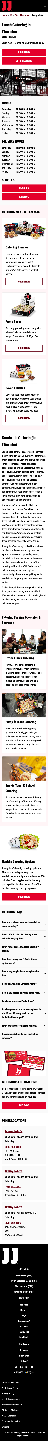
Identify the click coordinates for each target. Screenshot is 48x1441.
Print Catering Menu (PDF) (24, 1281)
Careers (24, 1326)
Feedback (24, 1337)
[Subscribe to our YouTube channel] (32, 1367)
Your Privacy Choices (11, 1399)
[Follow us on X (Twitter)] (16, 1367)
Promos (24, 1350)
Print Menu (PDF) (24, 1275)
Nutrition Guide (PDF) (24, 1292)
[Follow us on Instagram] (26, 1367)
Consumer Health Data (11, 1421)
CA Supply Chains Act (11, 1410)
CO (16, 15)
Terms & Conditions (10, 1382)
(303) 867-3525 (13, 1223)
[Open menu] (45, 6)
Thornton (24, 15)
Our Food (24, 1305)
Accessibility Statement (12, 1405)
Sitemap (5, 1427)
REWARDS (24, 188)
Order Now (24, 52)
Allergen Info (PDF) (24, 1286)
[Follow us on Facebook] (21, 1367)
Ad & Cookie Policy (10, 1388)
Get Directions (24, 61)
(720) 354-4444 (13, 1187)
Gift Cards (24, 1356)
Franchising (24, 1321)
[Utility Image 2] (29, 1372)
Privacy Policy (8, 1394)
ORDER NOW (24, 281)
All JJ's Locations (9, 1416)
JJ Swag (24, 1361)
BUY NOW (24, 1105)
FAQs (24, 1315)
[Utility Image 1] (18, 1372)
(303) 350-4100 (13, 1147)
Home (4, 15)
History (24, 1310)
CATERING (24, 197)
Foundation (24, 1332)
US (11, 15)
